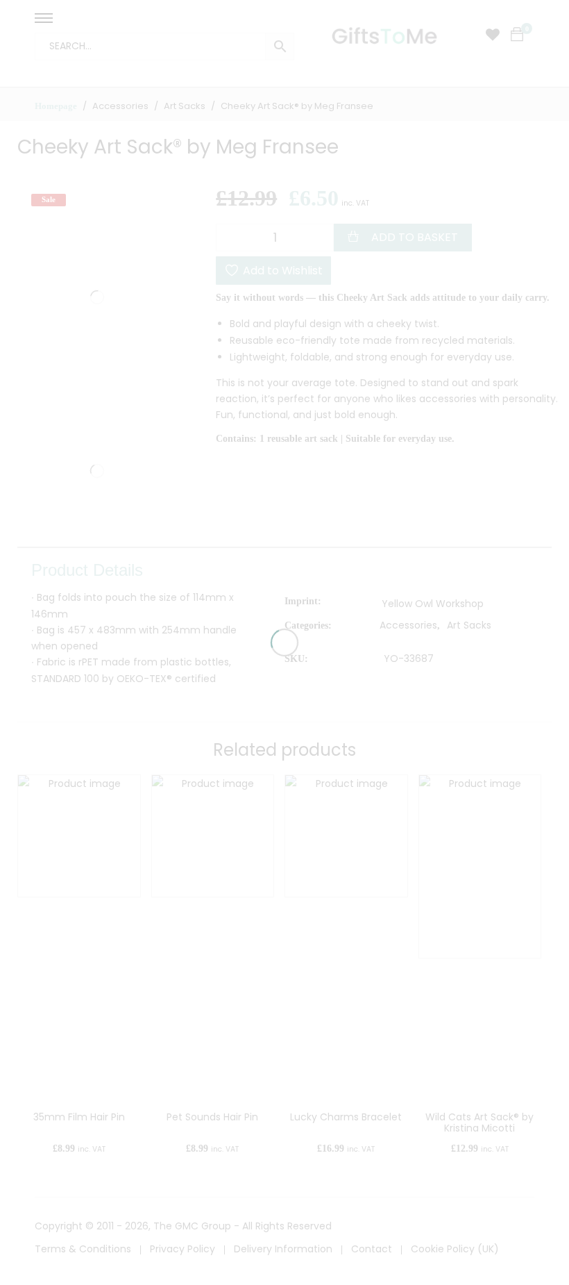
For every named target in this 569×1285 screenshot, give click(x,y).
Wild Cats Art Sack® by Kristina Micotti (479, 1123)
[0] (517, 34)
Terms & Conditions (83, 1249)
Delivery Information (283, 1249)
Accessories (408, 625)
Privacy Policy (182, 1249)
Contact (371, 1249)
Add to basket (414, 237)
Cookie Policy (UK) (455, 1249)
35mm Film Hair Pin (79, 1117)
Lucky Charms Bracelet (346, 1117)
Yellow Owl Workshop (433, 604)
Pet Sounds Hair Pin (212, 1117)
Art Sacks (469, 625)
